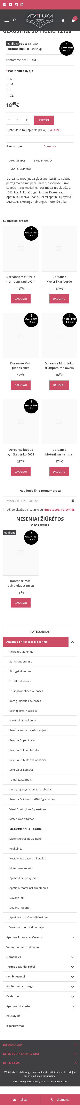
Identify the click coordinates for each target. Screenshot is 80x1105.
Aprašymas (17, 160)
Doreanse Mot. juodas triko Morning (20, 365)
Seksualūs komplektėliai (24, 750)
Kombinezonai (15, 976)
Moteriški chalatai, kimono (25, 838)
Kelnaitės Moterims (21, 651)
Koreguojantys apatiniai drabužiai (30, 789)
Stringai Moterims (20, 671)
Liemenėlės (13, 957)
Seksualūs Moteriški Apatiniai (27, 760)
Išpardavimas (15, 1026)
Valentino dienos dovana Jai (26, 927)
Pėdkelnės (15, 848)
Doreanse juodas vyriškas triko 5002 (20, 452)
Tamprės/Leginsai (20, 779)
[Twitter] (10, 4)
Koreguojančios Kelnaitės (25, 701)
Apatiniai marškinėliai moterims (28, 888)
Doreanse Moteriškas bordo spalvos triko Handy (59, 279)
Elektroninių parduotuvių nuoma (30, 1081)
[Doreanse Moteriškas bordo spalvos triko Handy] (59, 248)
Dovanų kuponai (19, 908)
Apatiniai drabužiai (18, 1006)
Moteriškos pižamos (21, 819)
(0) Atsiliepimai (20, 169)
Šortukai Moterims (20, 661)
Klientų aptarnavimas (21, 1054)
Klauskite (54, 130)
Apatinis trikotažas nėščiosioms (28, 917)
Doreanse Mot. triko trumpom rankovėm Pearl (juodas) (59, 365)
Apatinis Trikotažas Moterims (26, 642)
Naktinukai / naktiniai (22, 720)
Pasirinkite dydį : (20, 71)
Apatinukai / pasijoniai (23, 878)
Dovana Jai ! (16, 898)
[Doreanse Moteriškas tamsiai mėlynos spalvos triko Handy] (59, 421)
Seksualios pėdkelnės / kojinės (28, 730)
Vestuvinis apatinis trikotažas (27, 858)
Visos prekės (40, 525)
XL (12, 95)
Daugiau (21, 299)
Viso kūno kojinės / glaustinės (27, 809)
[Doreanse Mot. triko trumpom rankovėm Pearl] (21, 248)
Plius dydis (13, 1016)
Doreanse (50, 146)
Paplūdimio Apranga (19, 986)
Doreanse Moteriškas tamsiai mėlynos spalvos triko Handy (59, 452)
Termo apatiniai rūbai (20, 966)
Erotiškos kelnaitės (21, 681)
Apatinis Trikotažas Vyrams (24, 937)
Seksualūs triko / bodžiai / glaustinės (32, 799)
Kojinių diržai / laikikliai (23, 711)
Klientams (11, 1063)
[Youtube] (22, 4)
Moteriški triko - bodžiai (25, 829)
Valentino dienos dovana (22, 947)
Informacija (12, 1044)
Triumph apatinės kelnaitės (26, 691)
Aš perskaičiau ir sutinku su (41, 510)
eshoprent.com (58, 1081)
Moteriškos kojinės (21, 868)
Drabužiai (12, 996)
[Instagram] (16, 4)
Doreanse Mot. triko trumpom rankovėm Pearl (20, 279)
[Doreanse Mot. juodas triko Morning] (21, 335)
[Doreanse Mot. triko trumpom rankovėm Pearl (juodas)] (59, 335)
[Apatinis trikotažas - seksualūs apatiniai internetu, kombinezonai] (40, 20)
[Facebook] (4, 4)
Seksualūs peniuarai (22, 740)
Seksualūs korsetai (21, 769)
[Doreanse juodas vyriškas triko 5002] (21, 421)
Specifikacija (43, 160)
